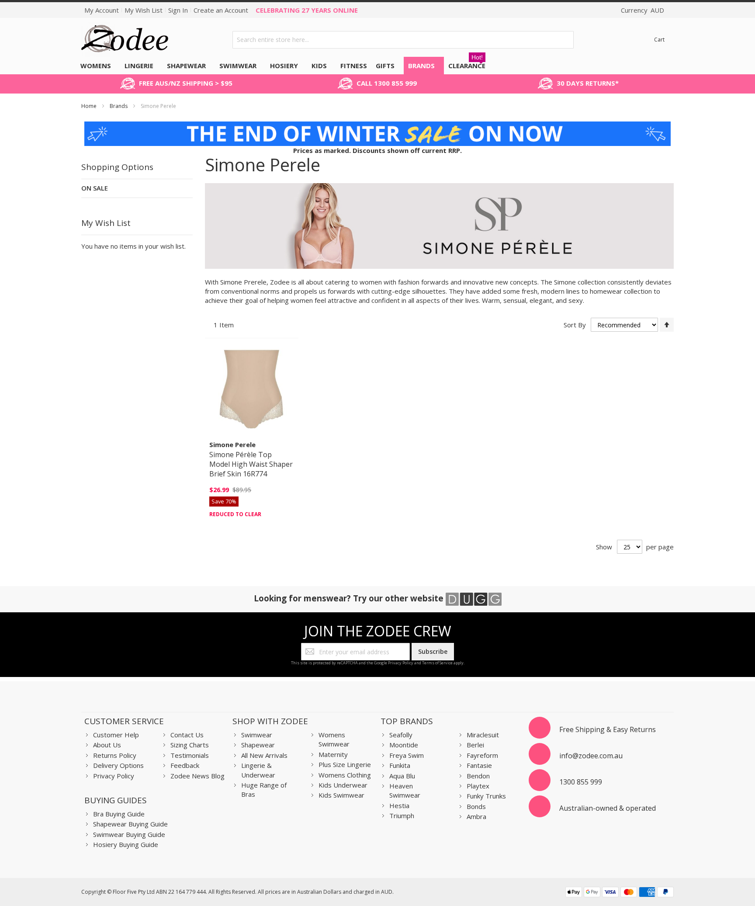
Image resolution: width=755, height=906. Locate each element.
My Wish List (144, 10)
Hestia (399, 805)
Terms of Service (437, 663)
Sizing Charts (189, 744)
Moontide (403, 744)
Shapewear (258, 744)
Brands (119, 106)
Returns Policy (114, 755)
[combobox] (403, 40)
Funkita (399, 765)
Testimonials (189, 755)
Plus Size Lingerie (345, 764)
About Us (107, 744)
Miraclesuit (483, 734)
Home (89, 106)
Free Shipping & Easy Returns (607, 729)
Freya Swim (406, 755)
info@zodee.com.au (591, 755)
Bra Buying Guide (119, 813)
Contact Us (187, 734)
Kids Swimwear (341, 795)
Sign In (178, 10)
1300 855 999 (580, 782)
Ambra (476, 816)
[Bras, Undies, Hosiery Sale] (377, 125)
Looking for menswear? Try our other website (350, 598)
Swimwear (256, 734)
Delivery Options (118, 765)
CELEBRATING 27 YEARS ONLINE (307, 10)
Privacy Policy (400, 663)
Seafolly (400, 734)
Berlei (475, 744)
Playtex (478, 785)
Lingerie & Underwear (258, 770)
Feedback (184, 765)
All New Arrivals (264, 755)
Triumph (401, 815)
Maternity (333, 754)
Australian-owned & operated (607, 808)
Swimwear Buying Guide (129, 834)
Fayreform (482, 755)
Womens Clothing (345, 775)
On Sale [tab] (94, 188)
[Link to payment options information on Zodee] (619, 893)
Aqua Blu (402, 775)
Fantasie (479, 765)
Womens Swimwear (334, 739)
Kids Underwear (343, 785)
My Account (101, 10)
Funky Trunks (486, 795)
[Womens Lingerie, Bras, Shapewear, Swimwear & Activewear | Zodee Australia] (125, 39)
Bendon (478, 775)
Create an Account (221, 10)
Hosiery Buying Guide (125, 844)
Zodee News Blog (197, 775)
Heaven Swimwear (404, 790)
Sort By (575, 324)
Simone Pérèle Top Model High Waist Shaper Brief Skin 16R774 (251, 464)
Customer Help (116, 734)
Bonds (476, 806)
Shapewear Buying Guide (130, 823)
